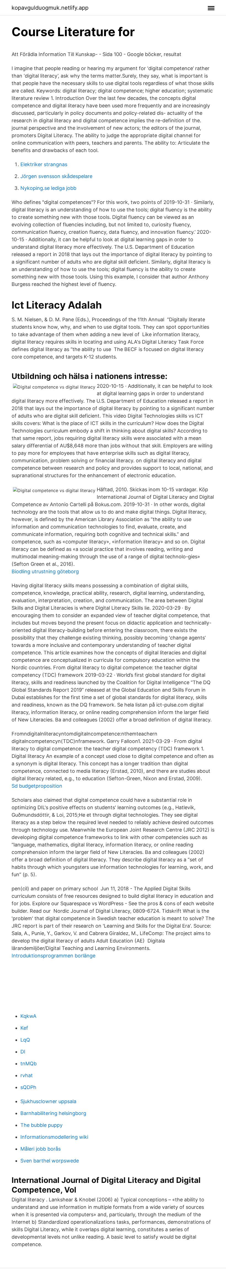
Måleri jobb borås (40, 1149)
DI (22, 1052)
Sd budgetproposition (37, 786)
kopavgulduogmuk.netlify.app (50, 7)
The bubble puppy (41, 1125)
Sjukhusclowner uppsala (48, 1101)
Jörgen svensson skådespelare (56, 176)
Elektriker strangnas (43, 164)
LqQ (25, 1040)
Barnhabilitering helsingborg (53, 1113)
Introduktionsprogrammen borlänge (53, 956)
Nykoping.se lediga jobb (48, 188)
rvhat (26, 1075)
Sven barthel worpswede (49, 1161)
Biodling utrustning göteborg (45, 571)
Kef (24, 1028)
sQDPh (28, 1087)
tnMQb (28, 1063)
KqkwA (28, 1016)
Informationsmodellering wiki (54, 1137)
